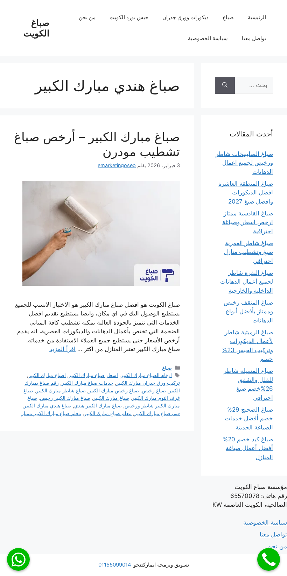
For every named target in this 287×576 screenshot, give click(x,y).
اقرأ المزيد (62, 349)
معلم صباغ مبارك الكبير (108, 413)
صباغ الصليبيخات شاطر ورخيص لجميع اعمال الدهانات (244, 162)
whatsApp (18, 559)
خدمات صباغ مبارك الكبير (87, 383)
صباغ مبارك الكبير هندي (98, 405)
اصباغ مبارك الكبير (47, 375)
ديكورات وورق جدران (185, 17)
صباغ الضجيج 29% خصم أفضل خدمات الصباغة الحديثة (249, 418)
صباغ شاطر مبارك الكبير (61, 390)
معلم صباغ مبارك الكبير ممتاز (51, 413)
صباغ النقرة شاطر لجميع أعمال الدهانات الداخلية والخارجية (246, 281)
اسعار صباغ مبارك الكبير (93, 375)
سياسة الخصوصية (208, 38)
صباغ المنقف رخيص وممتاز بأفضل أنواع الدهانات (248, 311)
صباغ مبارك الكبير (111, 398)
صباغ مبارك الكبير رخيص (65, 398)
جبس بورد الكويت (129, 17)
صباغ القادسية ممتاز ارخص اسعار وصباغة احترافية (247, 222)
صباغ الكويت (36, 27)
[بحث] (225, 85)
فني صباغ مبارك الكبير (157, 413)
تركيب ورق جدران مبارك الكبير (148, 383)
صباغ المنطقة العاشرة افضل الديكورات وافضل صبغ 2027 (245, 192)
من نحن (87, 17)
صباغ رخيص (154, 390)
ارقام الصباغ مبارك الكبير (146, 375)
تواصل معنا (254, 38)
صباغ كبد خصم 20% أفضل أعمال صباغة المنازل (248, 448)
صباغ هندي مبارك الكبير (47, 405)
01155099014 (114, 564)
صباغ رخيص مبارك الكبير (114, 390)
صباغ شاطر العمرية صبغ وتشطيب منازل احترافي (248, 252)
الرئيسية (257, 17)
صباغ (228, 17)
